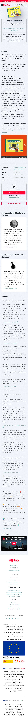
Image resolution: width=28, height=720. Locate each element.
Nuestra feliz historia (14, 579)
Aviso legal (14, 602)
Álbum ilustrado (18, 169)
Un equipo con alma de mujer (14, 582)
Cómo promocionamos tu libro (14, 594)
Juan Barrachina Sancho (10, 28)
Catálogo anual (14, 584)
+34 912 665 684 (14, 567)
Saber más (24, 1)
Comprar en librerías (13, 203)
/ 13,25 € (14, 197)
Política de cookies (14, 604)
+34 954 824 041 (14, 565)
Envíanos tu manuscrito (14, 590)
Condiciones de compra (14, 606)
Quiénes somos (14, 577)
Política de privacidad (14, 608)
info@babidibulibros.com (14, 570)
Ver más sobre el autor (10, 247)
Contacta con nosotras (14, 596)
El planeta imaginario (20, 167)
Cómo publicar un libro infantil (14, 592)
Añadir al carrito (14, 192)
